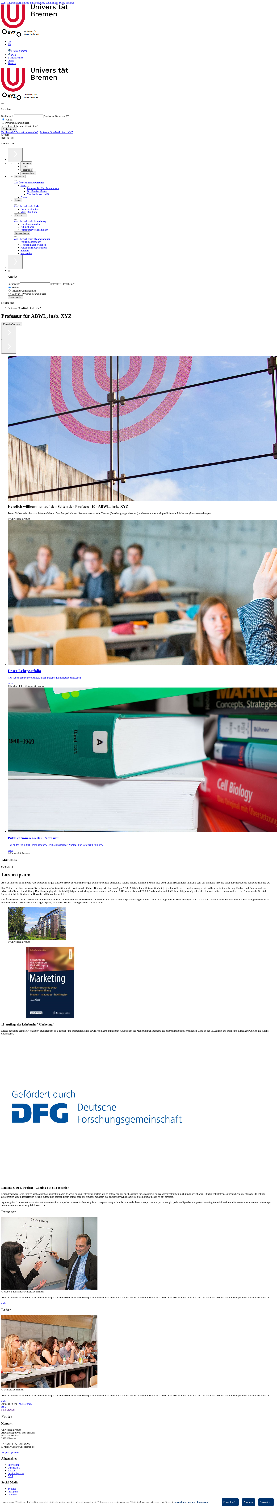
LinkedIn (12, 1494)
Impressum (13, 1464)
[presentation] (123, 888)
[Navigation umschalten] (2, 103)
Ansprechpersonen (10, 1452)
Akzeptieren (266, 1502)
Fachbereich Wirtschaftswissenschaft (19, 132)
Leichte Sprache (16, 1473)
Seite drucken (8, 1409)
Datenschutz (14, 1467)
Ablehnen (248, 1502)
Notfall (11, 1470)
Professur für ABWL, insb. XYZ (56, 132)
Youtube (12, 1488)
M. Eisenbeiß (25, 1403)
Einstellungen (230, 1502)
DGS (10, 1476)
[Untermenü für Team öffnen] (27, 186)
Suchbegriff (7, 116)
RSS (3, 1406)
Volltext (9, 119)
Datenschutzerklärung (184, 1502)
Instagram (13, 1491)
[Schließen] (15, 180)
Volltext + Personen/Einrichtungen (22, 126)
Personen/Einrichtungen (17, 122)
